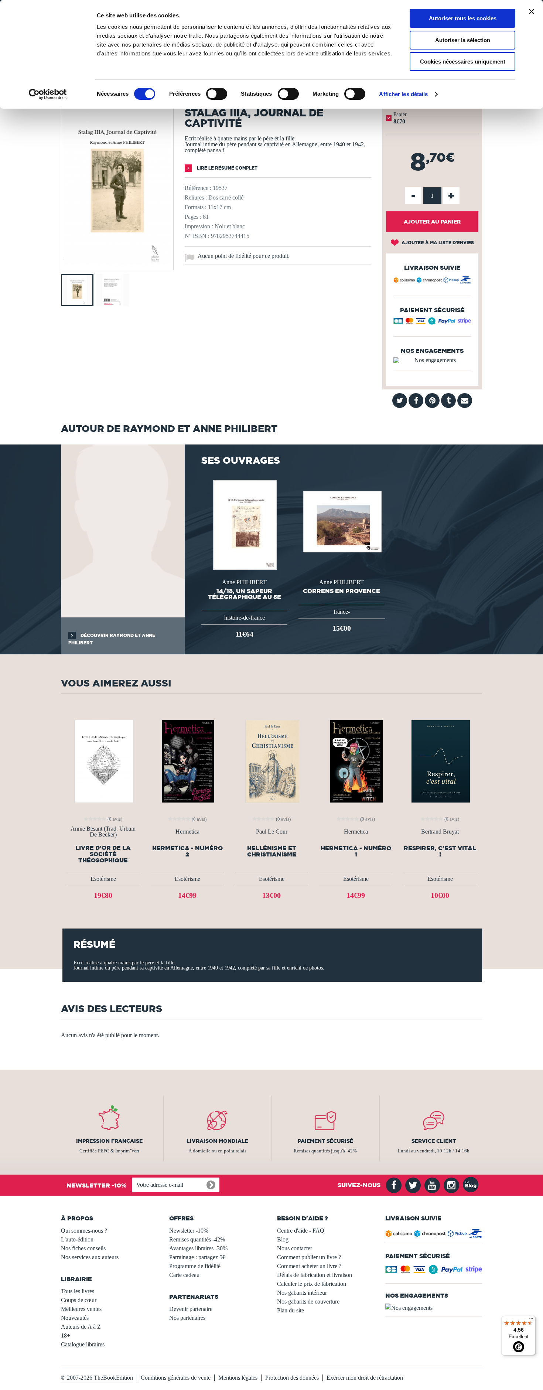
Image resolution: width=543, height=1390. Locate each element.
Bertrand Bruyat (440, 832)
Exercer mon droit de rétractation (365, 1377)
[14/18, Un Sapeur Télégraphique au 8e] (244, 524)
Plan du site (290, 1310)
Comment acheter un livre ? (309, 1266)
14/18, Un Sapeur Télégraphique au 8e (244, 594)
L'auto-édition (77, 1239)
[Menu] (531, 1320)
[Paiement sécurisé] (432, 323)
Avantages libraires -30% (198, 1248)
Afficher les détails (403, 94)
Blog (282, 1239)
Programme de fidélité (195, 1266)
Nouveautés (75, 1318)
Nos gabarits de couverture (308, 1301)
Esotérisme (103, 879)
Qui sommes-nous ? (84, 1230)
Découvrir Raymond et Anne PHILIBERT (111, 639)
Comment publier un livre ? (309, 1257)
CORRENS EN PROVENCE (341, 591)
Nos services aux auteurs (90, 1257)
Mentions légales (237, 1377)
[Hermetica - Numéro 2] (187, 760)
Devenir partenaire (190, 1309)
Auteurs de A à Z (81, 1326)
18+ (65, 1335)
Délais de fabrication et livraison (314, 1275)
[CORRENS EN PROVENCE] (342, 521)
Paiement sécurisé (325, 1141)
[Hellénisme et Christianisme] (271, 760)
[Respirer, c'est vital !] (440, 760)
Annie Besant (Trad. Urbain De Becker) (103, 832)
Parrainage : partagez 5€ (197, 1257)
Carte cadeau (184, 1275)
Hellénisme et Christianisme (271, 851)
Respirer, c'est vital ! (440, 851)
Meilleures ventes (81, 1309)
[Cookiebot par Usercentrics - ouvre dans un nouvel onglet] (48, 94)
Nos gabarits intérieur (302, 1293)
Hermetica (187, 832)
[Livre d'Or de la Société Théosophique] (103, 760)
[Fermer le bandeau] (531, 11)
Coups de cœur (78, 1300)
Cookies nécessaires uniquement (462, 61)
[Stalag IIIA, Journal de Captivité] (117, 265)
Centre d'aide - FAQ (300, 1230)
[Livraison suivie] (432, 281)
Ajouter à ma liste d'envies (437, 242)
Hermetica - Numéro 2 (187, 851)
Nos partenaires (187, 1318)
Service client (433, 1141)
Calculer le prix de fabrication (311, 1284)
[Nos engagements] (432, 360)
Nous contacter (294, 1248)
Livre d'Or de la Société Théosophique (103, 854)
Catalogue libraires (83, 1344)
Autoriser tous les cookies (462, 18)
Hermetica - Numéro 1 (356, 851)
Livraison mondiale (217, 1141)
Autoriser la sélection (462, 40)
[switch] (216, 94)
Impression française (109, 1141)
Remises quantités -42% (197, 1239)
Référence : (198, 188)
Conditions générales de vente (176, 1377)
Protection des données (292, 1377)
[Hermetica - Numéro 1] (355, 760)
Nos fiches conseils (83, 1248)
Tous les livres (77, 1291)
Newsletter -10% (188, 1230)
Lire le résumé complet (226, 168)
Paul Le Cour (271, 832)
